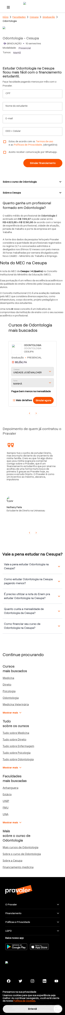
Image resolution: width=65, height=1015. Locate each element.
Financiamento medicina (18, 867)
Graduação (48, 17)
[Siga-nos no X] (20, 981)
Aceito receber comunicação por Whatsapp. (33, 151)
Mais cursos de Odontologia (20, 847)
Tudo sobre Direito (14, 739)
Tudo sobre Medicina (16, 733)
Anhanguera (10, 788)
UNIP (6, 801)
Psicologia (9, 691)
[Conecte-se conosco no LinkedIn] (44, 981)
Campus (17, 369)
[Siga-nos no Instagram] (32, 981)
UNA (5, 814)
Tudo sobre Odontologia (18, 759)
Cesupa (34, 17)
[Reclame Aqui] (18, 962)
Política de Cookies (24, 1000)
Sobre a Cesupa (12, 860)
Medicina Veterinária (16, 704)
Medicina (8, 678)
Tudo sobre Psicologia (16, 753)
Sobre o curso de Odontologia (22, 854)
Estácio (7, 794)
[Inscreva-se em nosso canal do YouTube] (56, 981)
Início (5, 17)
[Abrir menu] (8, 7)
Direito (7, 684)
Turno (15, 381)
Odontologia (11, 698)
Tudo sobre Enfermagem (18, 746)
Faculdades (19, 17)
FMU (5, 807)
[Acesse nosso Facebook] (8, 981)
